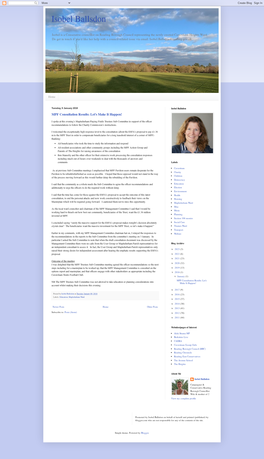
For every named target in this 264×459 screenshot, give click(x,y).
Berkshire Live (181, 337)
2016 (177, 294)
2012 (177, 312)
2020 (177, 263)
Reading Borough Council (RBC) (190, 348)
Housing (178, 198)
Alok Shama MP (182, 333)
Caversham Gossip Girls (185, 344)
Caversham (179, 168)
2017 (177, 289)
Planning (178, 214)
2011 (177, 317)
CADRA (178, 340)
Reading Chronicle (183, 352)
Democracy (179, 179)
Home (51, 97)
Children (178, 175)
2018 (177, 272)
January (181, 276)
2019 (177, 267)
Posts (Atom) (71, 312)
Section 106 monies (183, 218)
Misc (176, 206)
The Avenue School (183, 360)
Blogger (144, 432)
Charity (177, 172)
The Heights (180, 364)
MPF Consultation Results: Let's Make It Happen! (87, 114)
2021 (177, 258)
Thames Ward (180, 225)
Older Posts (152, 306)
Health (177, 195)
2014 (177, 303)
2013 (177, 308)
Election (178, 187)
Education (64, 297)
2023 (177, 249)
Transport (178, 229)
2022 (177, 253)
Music (177, 210)
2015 (177, 298)
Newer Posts (58, 306)
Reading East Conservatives (187, 356)
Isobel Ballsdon (79, 18)
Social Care (179, 222)
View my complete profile (183, 398)
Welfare (177, 233)
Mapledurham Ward (77, 297)
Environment (180, 191)
